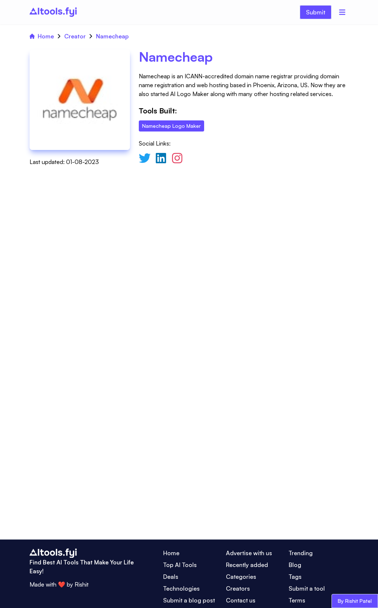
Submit (315, 12)
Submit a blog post (189, 600)
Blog (295, 564)
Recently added (247, 564)
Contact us (240, 600)
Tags (295, 576)
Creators (238, 588)
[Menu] (342, 12)
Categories (241, 576)
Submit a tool (307, 588)
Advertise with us (249, 553)
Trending (301, 553)
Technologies (181, 588)
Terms (297, 600)
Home (46, 36)
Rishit (82, 584)
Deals (170, 576)
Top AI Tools (180, 564)
